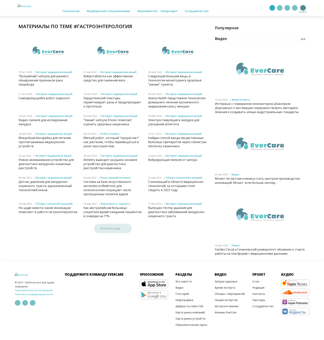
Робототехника (110, 133)
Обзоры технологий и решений (184, 177)
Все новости (184, 281)
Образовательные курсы (191, 324)
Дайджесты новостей (189, 306)
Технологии (71, 11)
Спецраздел (169, 11)
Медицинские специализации (109, 11)
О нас (256, 281)
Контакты (258, 294)
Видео (235, 174)
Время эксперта (241, 99)
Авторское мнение (226, 306)
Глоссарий (182, 294)
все (303, 39)
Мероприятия (147, 11)
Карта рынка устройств (191, 318)
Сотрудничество (197, 11)
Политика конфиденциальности (34, 294)
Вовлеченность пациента (115, 203)
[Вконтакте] (287, 8)
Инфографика (184, 300)
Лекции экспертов (226, 300)
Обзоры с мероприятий (230, 294)
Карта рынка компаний (190, 312)
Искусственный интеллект (116, 177)
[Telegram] (280, 8)
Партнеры (258, 300)
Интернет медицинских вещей (54, 72)
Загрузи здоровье (226, 281)
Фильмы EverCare (226, 312)
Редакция (258, 287)
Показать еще (110, 228)
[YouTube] (295, 8)
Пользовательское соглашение (34, 290)
